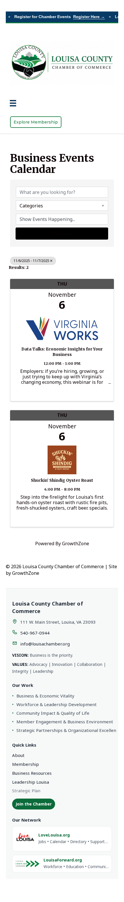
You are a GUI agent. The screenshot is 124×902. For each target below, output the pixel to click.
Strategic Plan (26, 790)
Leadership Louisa (30, 782)
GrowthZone (75, 543)
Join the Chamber (34, 804)
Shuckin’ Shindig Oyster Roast (62, 480)
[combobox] (62, 206)
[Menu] (13, 103)
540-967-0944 (35, 633)
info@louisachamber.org (45, 644)
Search (64, 233)
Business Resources (32, 773)
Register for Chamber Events (57, 16)
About (18, 755)
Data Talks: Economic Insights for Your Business (62, 351)
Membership (25, 764)
